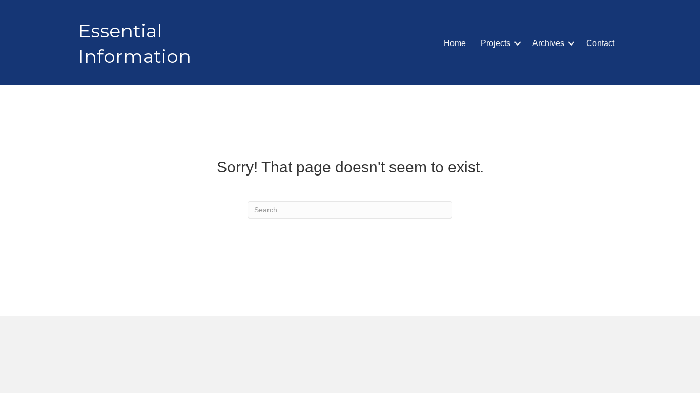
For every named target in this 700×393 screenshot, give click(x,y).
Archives (548, 43)
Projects (495, 43)
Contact (600, 43)
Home (455, 43)
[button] (517, 43)
